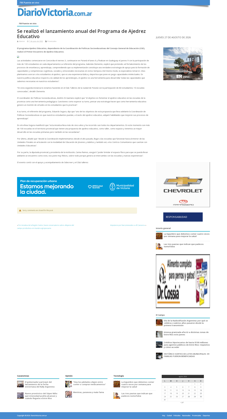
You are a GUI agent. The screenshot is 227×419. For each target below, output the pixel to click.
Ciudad (169, 415)
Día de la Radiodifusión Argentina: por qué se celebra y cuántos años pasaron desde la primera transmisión (186, 323)
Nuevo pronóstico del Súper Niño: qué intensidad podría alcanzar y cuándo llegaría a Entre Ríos (41, 395)
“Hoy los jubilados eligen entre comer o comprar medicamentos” (89, 383)
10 (165, 390)
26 (177, 396)
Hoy (163, 415)
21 (189, 393)
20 (183, 393)
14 (189, 390)
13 (183, 390)
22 (195, 393)
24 (165, 396)
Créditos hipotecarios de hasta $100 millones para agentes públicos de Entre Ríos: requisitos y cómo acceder (187, 344)
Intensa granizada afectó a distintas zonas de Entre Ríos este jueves (186, 333)
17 (165, 393)
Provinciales (51, 41)
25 (171, 396)
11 (171, 390)
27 (183, 396)
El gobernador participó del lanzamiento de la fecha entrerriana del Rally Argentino (40, 384)
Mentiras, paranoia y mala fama (88, 392)
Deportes (206, 415)
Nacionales (186, 415)
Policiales (177, 415)
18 (171, 393)
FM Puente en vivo (29, 2)
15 (195, 390)
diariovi (22, 41)
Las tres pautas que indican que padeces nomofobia (184, 245)
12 (177, 390)
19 (177, 393)
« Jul (182, 402)
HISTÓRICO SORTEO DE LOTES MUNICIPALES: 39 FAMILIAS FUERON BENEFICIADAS (186, 354)
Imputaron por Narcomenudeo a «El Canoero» (127, 225)
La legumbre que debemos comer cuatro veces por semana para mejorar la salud (187, 235)
